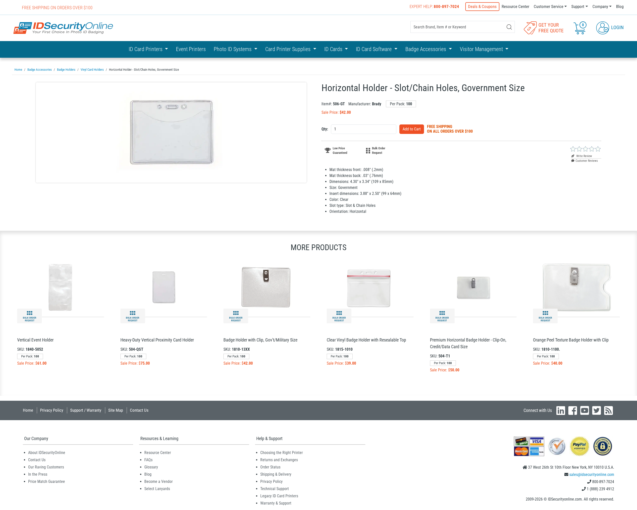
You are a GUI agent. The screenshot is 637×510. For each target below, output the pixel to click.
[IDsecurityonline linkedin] (560, 410)
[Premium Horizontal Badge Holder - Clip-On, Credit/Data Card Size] (473, 287)
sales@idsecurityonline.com (591, 474)
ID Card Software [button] (374, 49)
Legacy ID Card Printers (279, 496)
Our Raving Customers (46, 467)
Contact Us (139, 410)
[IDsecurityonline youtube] (584, 410)
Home (28, 410)
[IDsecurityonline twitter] (596, 410)
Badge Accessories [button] (426, 49)
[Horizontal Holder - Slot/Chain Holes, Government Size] (171, 132)
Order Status (270, 467)
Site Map (115, 410)
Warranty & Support (275, 503)
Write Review (584, 156)
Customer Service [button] (548, 6)
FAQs (148, 459)
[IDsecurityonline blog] (608, 410)
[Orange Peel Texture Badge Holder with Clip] (576, 287)
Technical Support (274, 488)
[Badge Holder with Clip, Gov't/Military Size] (267, 287)
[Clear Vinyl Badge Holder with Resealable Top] (370, 287)
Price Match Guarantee (46, 481)
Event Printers (191, 49)
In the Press (37, 474)
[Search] (509, 27)
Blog (620, 6)
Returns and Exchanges (279, 459)
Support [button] (577, 6)
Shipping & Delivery (275, 474)
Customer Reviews (587, 161)
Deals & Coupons (482, 6)
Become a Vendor (158, 481)
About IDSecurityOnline (46, 452)
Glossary (151, 467)
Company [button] (600, 6)
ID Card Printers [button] (146, 49)
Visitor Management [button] (482, 49)
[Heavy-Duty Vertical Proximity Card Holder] (163, 287)
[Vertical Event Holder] (60, 287)
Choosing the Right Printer (281, 452)
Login (617, 27)
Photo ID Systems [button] (233, 49)
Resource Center (515, 6)
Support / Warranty (85, 410)
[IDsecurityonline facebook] (572, 410)
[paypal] (602, 446)
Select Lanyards (157, 488)
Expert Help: (434, 6)
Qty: (324, 129)
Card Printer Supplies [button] (288, 49)
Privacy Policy (51, 410)
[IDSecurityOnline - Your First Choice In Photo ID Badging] (63, 28)
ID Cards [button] (334, 49)
